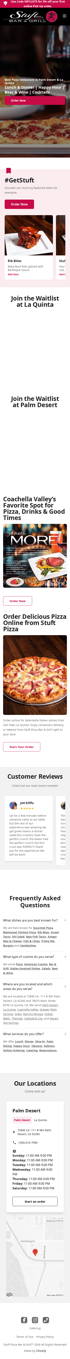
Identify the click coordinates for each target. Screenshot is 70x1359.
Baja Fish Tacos (36, 936)
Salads (46, 968)
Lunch (19, 1041)
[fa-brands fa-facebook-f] (24, 1320)
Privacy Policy (45, 1337)
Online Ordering (14, 1050)
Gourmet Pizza (43, 928)
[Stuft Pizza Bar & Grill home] (30, 16)
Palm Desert (50, 1005)
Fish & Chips (31, 941)
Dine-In (40, 1041)
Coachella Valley (27, 1009)
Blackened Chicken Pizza (19, 932)
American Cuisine (35, 964)
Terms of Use (24, 1337)
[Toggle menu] (64, 16)
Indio (18, 1014)
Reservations (48, 1050)
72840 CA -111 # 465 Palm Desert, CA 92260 (34, 1132)
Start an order (35, 1201)
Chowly (41, 1351)
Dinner (29, 1041)
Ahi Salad (18, 936)
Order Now (19, 204)
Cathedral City (33, 1018)
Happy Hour (21, 1046)
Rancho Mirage (33, 1014)
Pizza (19, 964)
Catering (32, 1050)
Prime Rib (47, 941)
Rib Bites (43, 932)
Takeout (36, 1046)
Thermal (17, 1018)
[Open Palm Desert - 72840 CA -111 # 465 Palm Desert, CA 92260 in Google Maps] (35, 1256)
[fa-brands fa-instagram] (35, 1320)
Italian (43, 720)
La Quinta (9, 1009)
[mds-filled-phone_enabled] (46, 1320)
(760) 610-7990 (28, 1142)
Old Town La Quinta (16, 725)
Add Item (13, 274)
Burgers (8, 945)
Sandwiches (28, 945)
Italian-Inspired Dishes (25, 968)
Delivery (49, 1046)
